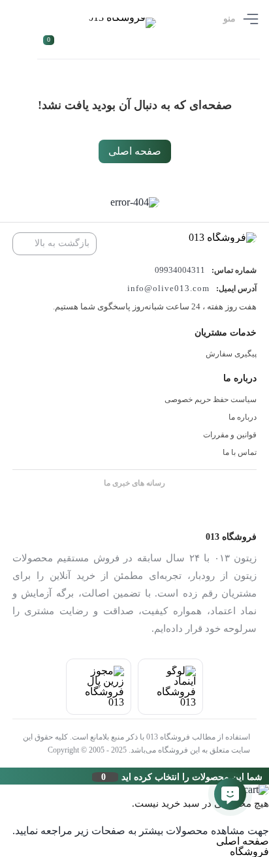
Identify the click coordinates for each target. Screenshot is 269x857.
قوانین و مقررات (230, 434)
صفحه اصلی (134, 151)
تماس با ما (240, 452)
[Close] (3, 776)
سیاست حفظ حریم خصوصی (211, 399)
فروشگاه (249, 851)
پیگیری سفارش (231, 353)
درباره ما (243, 417)
